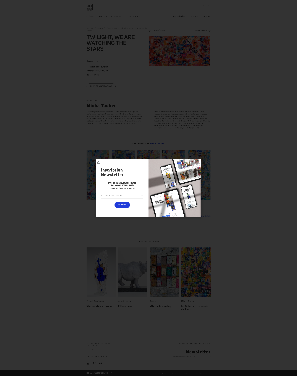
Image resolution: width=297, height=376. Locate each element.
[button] (98, 161)
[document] (148, 188)
